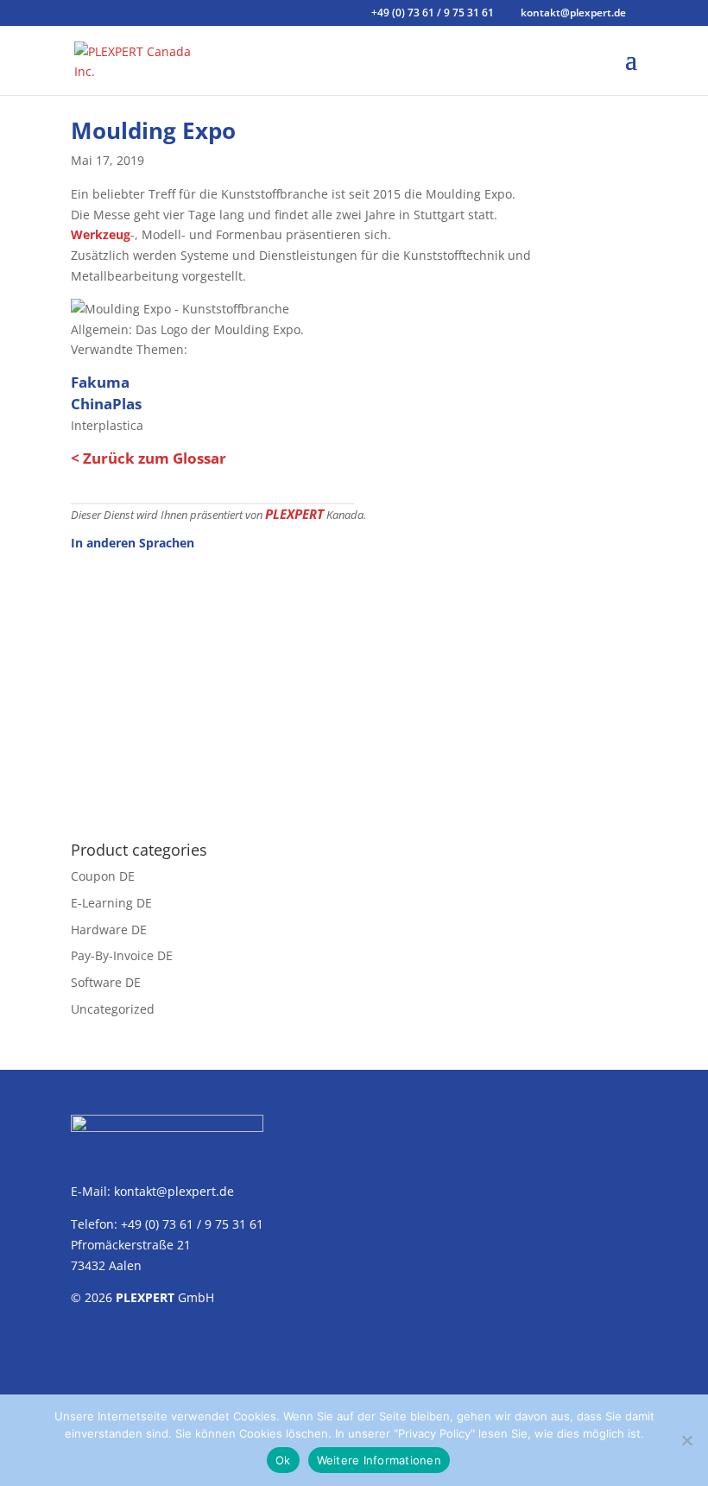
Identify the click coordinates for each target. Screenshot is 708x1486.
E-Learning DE (111, 903)
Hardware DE (109, 929)
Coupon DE (103, 876)
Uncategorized (113, 1009)
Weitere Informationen (379, 1460)
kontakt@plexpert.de (174, 1191)
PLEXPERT (294, 513)
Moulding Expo (153, 130)
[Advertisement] (354, 686)
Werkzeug (100, 234)
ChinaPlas (106, 404)
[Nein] (686, 1440)
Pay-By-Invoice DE (122, 955)
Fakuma (100, 382)
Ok (283, 1460)
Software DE (106, 982)
